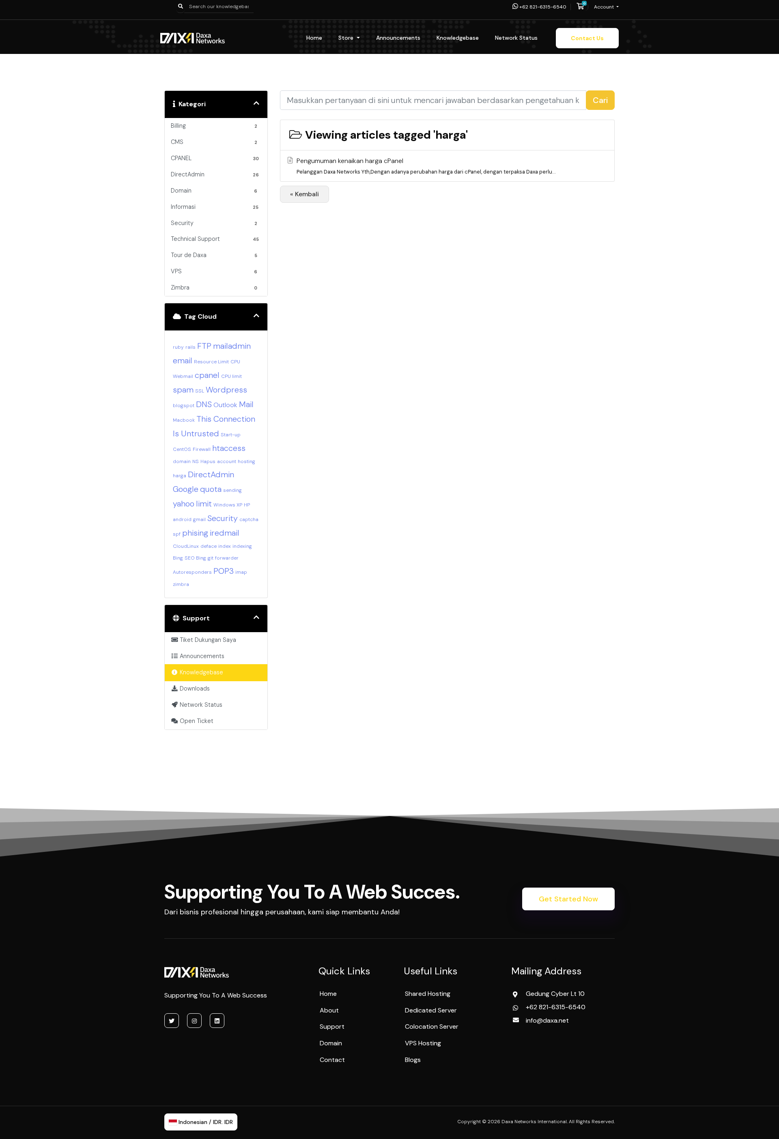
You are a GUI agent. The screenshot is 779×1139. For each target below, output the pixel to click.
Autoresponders (192, 572)
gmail (199, 519)
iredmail (224, 533)
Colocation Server (431, 1026)
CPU (235, 361)
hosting (246, 461)
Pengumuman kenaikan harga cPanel (426, 166)
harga (179, 475)
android (182, 519)
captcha (248, 519)
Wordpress (226, 389)
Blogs (413, 1059)
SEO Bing (195, 558)
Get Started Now (568, 899)
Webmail (183, 376)
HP (247, 505)
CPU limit (231, 376)
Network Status (516, 37)
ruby (178, 347)
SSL (199, 391)
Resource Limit (211, 361)
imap (241, 572)
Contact (332, 1059)
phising (195, 533)
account (226, 461)
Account (604, 7)
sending (232, 490)
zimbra (181, 584)
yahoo (183, 503)
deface (208, 546)
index (224, 546)
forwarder (227, 558)
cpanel (207, 375)
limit (204, 503)
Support (332, 1026)
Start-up (231, 434)
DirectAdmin (211, 474)
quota (211, 489)
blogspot (183, 405)
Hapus (207, 461)
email (182, 360)
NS (195, 461)
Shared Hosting (427, 993)
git (210, 558)
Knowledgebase (458, 37)
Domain (331, 1043)
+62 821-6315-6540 (542, 7)
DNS (204, 404)
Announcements (398, 37)
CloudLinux (186, 546)
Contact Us (587, 38)
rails (190, 347)
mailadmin (232, 346)
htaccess (228, 448)
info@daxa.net (547, 1020)
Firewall (202, 449)
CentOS (182, 449)
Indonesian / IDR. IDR (205, 1122)
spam (183, 389)
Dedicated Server (431, 1010)
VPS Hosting (423, 1043)
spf (177, 534)
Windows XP (227, 505)
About (329, 1010)
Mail (246, 404)
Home (314, 37)
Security (222, 518)
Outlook (225, 405)
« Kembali (304, 194)
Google (185, 489)
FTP (204, 346)
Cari (600, 100)
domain (182, 461)
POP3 (223, 571)
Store (346, 37)
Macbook (184, 420)
